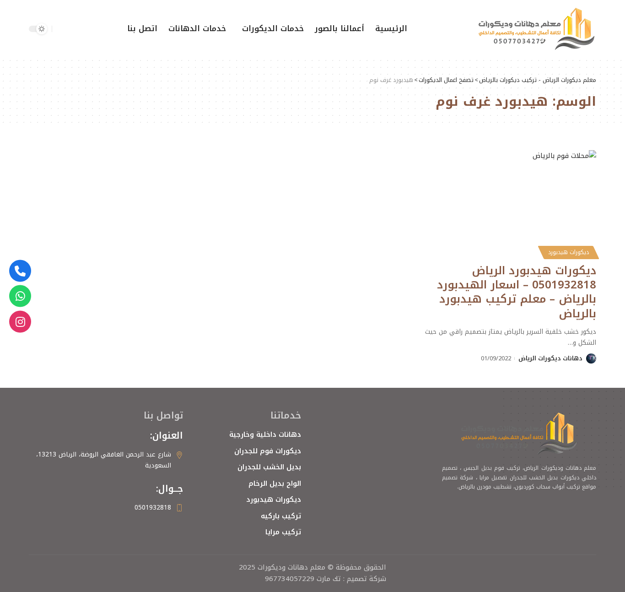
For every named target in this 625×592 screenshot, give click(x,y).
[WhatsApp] (20, 296)
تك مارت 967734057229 (303, 578)
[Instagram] (20, 321)
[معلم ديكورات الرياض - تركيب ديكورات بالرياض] (536, 29)
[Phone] (20, 271)
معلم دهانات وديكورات (290, 567)
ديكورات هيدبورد (568, 252)
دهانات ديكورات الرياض (550, 358)
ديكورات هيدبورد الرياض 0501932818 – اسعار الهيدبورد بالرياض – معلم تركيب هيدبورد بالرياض (516, 292)
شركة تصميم (366, 578)
